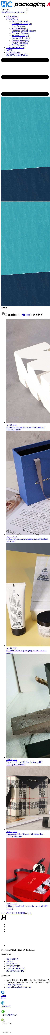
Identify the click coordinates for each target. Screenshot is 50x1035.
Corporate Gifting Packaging (24, 31)
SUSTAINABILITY (15, 47)
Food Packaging (18, 45)
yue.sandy (6, 1006)
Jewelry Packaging (20, 43)
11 (14, 913)
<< (2, 913)
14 (20, 913)
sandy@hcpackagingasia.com (13, 12)
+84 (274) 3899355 (14, 985)
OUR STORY (12, 16)
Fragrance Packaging (20, 33)
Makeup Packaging (20, 28)
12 (16, 913)
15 (22, 913)
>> (30, 913)
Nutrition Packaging (20, 35)
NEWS (9, 50)
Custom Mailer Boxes (21, 38)
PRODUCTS (12, 19)
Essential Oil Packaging (22, 24)
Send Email (3, 996)
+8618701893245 (9, 1015)
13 (18, 913)
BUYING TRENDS (17, 55)
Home (25, 314)
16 (24, 913)
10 (12, 913)
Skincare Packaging (20, 21)
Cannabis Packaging (20, 40)
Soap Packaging (18, 26)
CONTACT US (13, 52)
